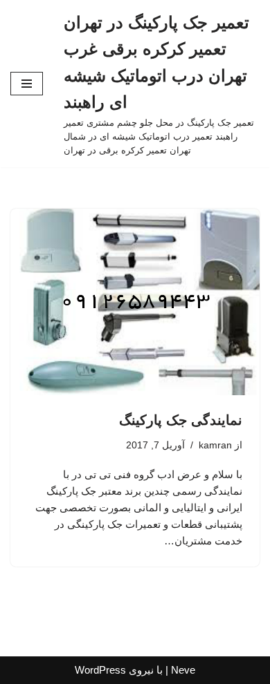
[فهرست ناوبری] (26, 83)
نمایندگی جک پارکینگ (180, 420)
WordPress (100, 670)
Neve (183, 670)
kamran (215, 445)
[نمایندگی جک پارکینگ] (135, 302)
